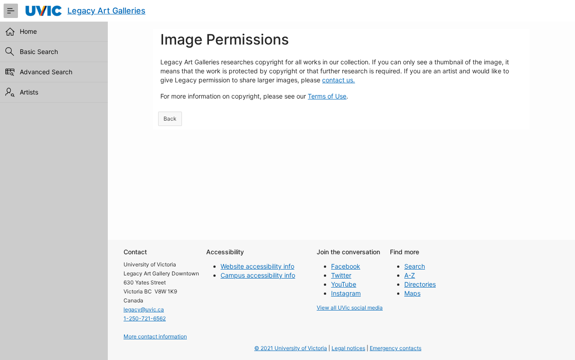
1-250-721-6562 (145, 318)
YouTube (343, 284)
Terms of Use (327, 96)
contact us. (338, 80)
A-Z (409, 275)
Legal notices (348, 348)
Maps (412, 293)
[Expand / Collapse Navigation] (11, 11)
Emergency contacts (395, 348)
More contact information (155, 336)
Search (414, 266)
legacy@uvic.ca (144, 309)
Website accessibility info (257, 266)
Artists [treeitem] (29, 92)
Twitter (341, 275)
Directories (420, 284)
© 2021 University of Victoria (290, 348)
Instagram (346, 293)
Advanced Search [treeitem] (46, 72)
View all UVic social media (350, 307)
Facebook (345, 266)
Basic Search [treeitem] (39, 51)
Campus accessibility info (258, 275)
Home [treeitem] (28, 31)
